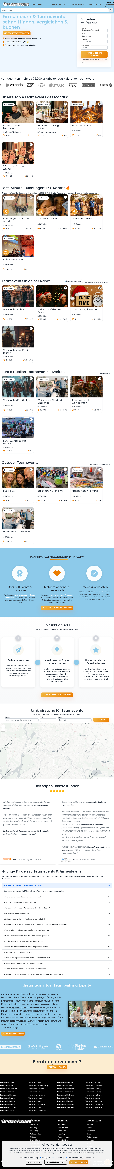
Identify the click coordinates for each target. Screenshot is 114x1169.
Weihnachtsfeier (36, 1134)
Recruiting (33, 1128)
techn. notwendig (30, 1157)
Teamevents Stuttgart (8, 1107)
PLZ (41, 717)
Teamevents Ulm (34, 1107)
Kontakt (89, 1134)
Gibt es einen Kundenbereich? (16, 913)
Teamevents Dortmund (8, 1089)
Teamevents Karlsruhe (8, 1098)
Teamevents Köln (63, 1098)
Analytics (46, 1157)
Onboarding (34, 1131)
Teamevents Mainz (35, 1101)
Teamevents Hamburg (8, 1095)
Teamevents (37, 4)
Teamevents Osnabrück (94, 1104)
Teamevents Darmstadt (94, 1086)
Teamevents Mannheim (65, 1101)
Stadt (60, 717)
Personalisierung (75, 1157)
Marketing (59, 1157)
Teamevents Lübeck (7, 1101)
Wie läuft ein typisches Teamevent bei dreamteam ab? (27, 958)
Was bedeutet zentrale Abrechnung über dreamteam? (27, 908)
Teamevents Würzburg (8, 1111)
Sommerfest (34, 1125)
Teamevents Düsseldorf (65, 1089)
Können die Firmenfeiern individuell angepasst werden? (26, 946)
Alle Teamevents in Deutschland (97, 283)
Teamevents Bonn (6, 1086)
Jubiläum (33, 1137)
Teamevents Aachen (7, 1082)
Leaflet (95, 778)
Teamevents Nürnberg (36, 1104)
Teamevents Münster (7, 1104)
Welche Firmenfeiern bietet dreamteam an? (22, 897)
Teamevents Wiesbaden (65, 1107)
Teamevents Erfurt (7, 1092)
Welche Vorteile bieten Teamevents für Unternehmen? (27, 969)
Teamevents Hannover (36, 1095)
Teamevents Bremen (64, 1086)
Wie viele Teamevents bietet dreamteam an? (23, 885)
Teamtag (61, 1134)
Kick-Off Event (35, 1140)
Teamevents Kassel (35, 1098)
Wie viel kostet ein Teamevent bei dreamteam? (24, 941)
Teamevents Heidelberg (65, 1095)
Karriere (89, 1128)
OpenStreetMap (103, 778)
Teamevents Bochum (93, 1082)
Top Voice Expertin (18, 1008)
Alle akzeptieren (78, 1162)
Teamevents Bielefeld (65, 1082)
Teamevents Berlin (35, 1082)
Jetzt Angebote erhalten (16, 33)
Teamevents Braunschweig (38, 1086)
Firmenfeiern (77, 4)
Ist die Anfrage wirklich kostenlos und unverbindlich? (25, 919)
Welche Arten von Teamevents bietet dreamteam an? (27, 930)
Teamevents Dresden (36, 1089)
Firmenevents (63, 1128)
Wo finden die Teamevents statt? (18, 952)
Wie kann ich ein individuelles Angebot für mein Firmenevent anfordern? (33, 974)
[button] (3, 726)
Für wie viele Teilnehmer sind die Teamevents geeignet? (27, 935)
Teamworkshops (58, 4)
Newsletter (91, 1131)
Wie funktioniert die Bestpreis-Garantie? (20, 902)
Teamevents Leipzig (93, 1098)
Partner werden (92, 1137)
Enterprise (90, 1140)
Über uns (90, 1125)
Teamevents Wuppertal (94, 1107)
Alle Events (104, 374)
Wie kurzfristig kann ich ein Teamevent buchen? (23, 963)
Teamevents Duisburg (93, 1089)
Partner (90, 1157)
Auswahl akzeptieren (55, 1162)
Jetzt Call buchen (57, 1067)
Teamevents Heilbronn (94, 1095)
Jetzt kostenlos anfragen (58, 608)
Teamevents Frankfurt (65, 1092)
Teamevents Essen (35, 1092)
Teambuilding (63, 1140)
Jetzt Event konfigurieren (58, 694)
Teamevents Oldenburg (65, 1104)
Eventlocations (95, 4)
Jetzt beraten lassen (13, 1034)
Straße (7, 717)
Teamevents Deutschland (37, 1111)
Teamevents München (94, 1101)
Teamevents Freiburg (93, 1092)
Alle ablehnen (34, 1162)
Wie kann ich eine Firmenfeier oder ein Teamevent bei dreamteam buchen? (35, 924)
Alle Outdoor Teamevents (99, 464)
